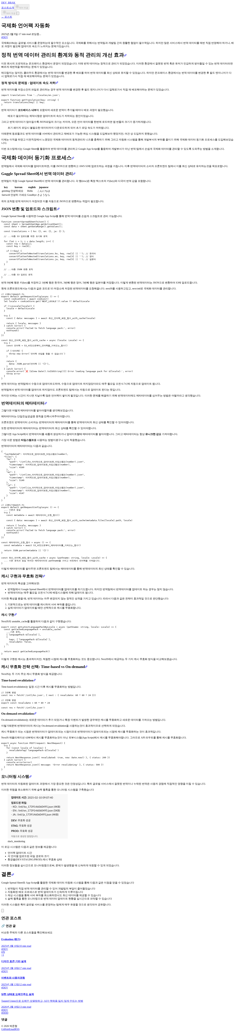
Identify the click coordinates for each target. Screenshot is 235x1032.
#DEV (4, 37)
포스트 (5, 7)
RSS (17, 1029)
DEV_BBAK (8, 2)
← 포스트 (6, 17)
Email (12, 1029)
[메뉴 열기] (18, 13)
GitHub (5, 1029)
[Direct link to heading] (125, 55)
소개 (11, 7)
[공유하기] (2, 910)
